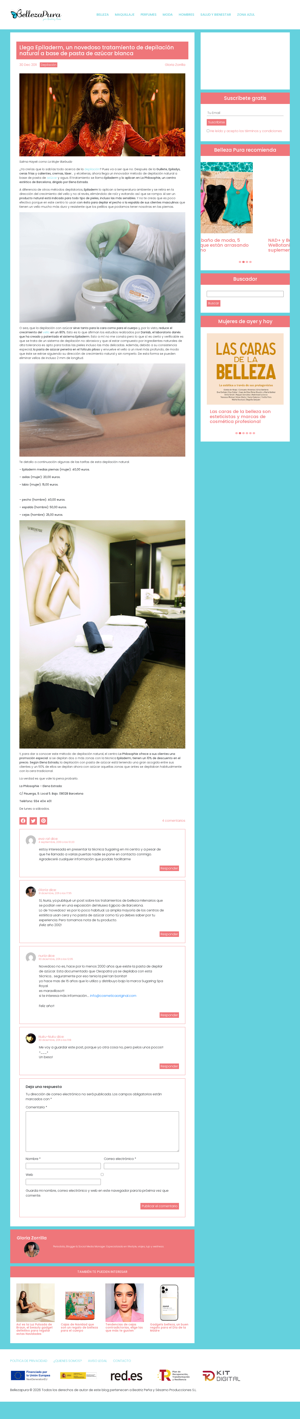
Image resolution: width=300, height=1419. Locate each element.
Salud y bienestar (215, 14)
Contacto (122, 1360)
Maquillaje (124, 14)
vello (46, 332)
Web (29, 1174)
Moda (168, 14)
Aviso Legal (97, 1360)
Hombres (186, 14)
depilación (92, 169)
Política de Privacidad (28, 1360)
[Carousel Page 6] (254, 433)
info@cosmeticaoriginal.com (113, 995)
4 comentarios (173, 820)
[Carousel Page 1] (240, 262)
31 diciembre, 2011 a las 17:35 (55, 893)
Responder (169, 868)
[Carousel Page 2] (243, 262)
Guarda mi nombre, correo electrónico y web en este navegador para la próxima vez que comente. (97, 1193)
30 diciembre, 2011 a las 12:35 (56, 959)
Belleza (103, 14)
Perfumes (149, 14)
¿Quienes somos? (67, 1360)
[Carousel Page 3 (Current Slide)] (247, 262)
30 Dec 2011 (28, 64)
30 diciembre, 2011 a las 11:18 (55, 1040)
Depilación (48, 65)
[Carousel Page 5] (250, 433)
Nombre (33, 1158)
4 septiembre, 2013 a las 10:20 (56, 842)
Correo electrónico (120, 1158)
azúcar (52, 178)
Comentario (36, 1107)
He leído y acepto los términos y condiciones (246, 131)
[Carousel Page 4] (250, 262)
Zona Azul (246, 14)
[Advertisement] (245, 60)
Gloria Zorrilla (175, 64)
